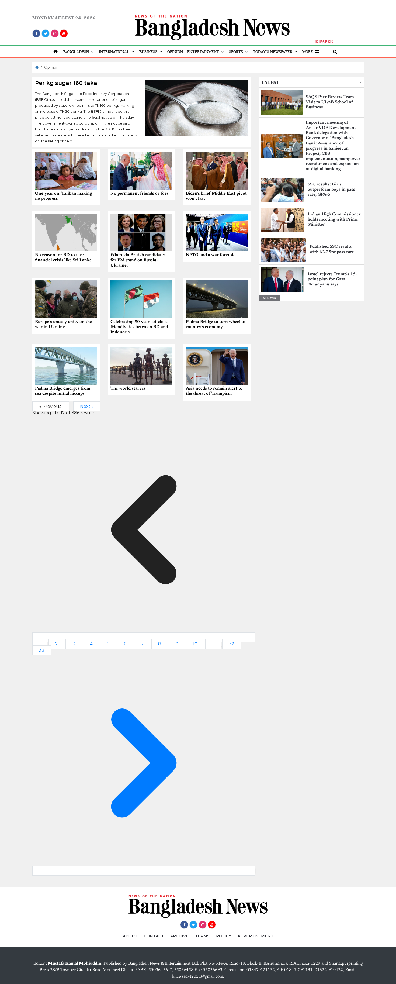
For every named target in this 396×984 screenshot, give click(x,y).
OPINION (175, 52)
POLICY (223, 936)
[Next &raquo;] (143, 871)
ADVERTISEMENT (255, 936)
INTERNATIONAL (114, 52)
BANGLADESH (76, 52)
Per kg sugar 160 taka (66, 83)
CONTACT (154, 936)
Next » (87, 406)
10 (196, 643)
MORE (308, 52)
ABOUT (130, 936)
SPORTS (236, 52)
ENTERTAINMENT (203, 52)
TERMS (202, 936)
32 (231, 643)
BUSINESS (148, 52)
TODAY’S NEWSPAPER (273, 52)
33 (41, 650)
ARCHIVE (179, 936)
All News (269, 298)
